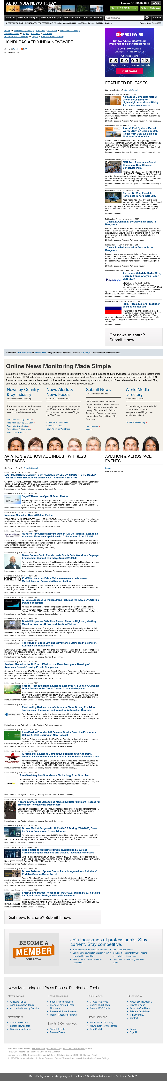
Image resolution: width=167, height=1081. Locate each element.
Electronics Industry (152, 152)
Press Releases (92, 17)
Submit (127, 90)
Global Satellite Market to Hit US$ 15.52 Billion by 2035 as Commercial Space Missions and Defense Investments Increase (58, 851)
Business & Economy (53, 489)
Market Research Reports (63, 1014)
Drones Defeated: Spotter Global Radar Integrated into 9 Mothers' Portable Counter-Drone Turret (59, 872)
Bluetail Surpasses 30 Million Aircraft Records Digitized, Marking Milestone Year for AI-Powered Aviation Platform (59, 622)
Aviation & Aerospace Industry (133, 121)
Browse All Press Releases (64, 1011)
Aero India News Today (31, 3)
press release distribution (74, 1048)
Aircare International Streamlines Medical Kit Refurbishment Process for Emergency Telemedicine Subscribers (59, 803)
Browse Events (57, 1032)
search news (40, 352)
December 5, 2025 (123, 270)
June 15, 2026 (121, 94)
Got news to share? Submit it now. (127, 337)
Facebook (34, 1051)
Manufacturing (50, 548)
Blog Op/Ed (96, 1029)
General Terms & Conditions (67, 1058)
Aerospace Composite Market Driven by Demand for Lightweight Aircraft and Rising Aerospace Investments (141, 101)
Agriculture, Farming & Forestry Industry (36, 507)
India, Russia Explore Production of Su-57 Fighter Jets (141, 305)
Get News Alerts (72, 17)
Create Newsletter (19, 1022)
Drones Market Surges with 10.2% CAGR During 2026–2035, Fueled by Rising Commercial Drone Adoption (60, 829)
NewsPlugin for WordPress (58, 428)
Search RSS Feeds (100, 1004)
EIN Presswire (92, 426)
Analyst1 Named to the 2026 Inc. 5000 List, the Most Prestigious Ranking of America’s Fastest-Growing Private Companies (47, 665)
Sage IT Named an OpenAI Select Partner (45, 496)
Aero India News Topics (17, 425)
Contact (157, 17)
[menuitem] (25, 1004)
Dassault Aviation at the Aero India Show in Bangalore (130, 223)
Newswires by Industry (24, 30)
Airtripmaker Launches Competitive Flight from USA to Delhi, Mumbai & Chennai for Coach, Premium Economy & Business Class (60, 755)
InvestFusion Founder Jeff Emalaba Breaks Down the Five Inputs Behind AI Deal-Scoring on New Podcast (59, 733)
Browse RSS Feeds (100, 1008)
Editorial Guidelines (140, 1011)
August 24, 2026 (21, 751)
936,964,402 (82, 23)
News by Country (27, 17)
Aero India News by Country (19, 419)
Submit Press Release (61, 1001)
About (9, 17)
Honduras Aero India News (16, 36)
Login (133, 1029)
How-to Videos (137, 1004)
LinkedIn (43, 1051)
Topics (26, 33)
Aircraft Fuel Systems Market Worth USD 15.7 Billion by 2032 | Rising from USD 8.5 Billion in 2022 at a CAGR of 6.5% (141, 132)
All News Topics (18, 1001)
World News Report (15, 432)
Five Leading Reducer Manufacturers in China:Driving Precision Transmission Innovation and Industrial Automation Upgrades (58, 708)
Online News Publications (18, 429)
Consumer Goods (128, 296)
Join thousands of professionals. (103, 939)
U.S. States (52, 30)
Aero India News (11, 33)
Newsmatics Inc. (15, 1054)
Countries (40, 30)
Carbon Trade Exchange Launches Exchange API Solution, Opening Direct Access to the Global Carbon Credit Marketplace (60, 687)
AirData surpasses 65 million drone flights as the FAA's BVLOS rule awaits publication (60, 601)
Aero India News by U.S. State (20, 422)
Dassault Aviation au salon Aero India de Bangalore (129, 248)
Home (7, 30)
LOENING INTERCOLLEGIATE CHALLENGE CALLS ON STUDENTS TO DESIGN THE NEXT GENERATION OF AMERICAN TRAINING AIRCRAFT (50, 476)
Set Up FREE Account (124, 8)
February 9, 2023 (122, 219)
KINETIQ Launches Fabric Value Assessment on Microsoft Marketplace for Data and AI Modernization (55, 579)
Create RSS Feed (54, 425)
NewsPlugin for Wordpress (103, 1025)
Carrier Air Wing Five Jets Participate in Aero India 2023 (139, 194)
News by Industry (50, 17)
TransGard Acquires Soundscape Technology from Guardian (54, 775)
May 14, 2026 (121, 160)
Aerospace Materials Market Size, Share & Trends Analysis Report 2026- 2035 (142, 275)
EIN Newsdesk (38, 1048)
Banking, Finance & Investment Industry (60, 700)
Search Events (57, 1029)
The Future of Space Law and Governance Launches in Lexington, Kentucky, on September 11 (59, 644)
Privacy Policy (137, 1014)
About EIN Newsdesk (141, 1001)
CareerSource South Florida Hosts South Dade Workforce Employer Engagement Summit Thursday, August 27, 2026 (60, 556)
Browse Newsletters (20, 1029)
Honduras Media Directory (52, 36)
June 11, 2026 (121, 125)
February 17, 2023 (123, 190)
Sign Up (134, 1032)
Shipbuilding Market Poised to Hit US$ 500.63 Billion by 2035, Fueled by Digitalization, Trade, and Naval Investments (61, 894)
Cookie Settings (102, 1058)
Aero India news (24, 352)
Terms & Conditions (140, 1008)
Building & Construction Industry (57, 571)
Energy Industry (51, 885)
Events (89, 429)
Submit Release (150, 8)
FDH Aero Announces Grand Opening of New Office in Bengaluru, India (139, 164)
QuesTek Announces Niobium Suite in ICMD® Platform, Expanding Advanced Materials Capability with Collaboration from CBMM (60, 535)
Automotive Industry (28, 526)
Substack (56, 1051)
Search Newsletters (20, 1025)
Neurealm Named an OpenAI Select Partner (28, 515)
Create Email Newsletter (57, 422)
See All (135, 90)
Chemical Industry (152, 121)
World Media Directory (70, 30)
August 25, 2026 (21, 472)
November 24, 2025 (123, 301)
